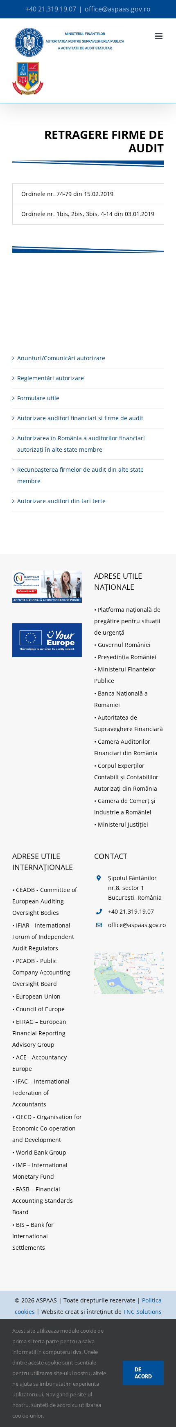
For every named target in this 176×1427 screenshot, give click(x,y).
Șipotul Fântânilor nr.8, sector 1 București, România (135, 887)
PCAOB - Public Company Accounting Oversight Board (41, 972)
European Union (38, 996)
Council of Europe (40, 1009)
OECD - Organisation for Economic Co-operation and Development (47, 1128)
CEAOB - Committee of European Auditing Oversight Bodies (44, 901)
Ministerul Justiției (123, 824)
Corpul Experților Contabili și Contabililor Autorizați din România (126, 777)
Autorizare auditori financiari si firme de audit (80, 418)
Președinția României (127, 657)
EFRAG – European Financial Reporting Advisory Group (39, 1033)
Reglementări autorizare (50, 378)
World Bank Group (41, 1152)
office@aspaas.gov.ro (118, 8)
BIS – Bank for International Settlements (33, 1236)
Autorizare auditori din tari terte (61, 501)
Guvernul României (124, 645)
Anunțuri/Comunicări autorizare (61, 358)
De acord (143, 1373)
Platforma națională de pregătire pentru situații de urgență (127, 621)
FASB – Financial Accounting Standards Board (42, 1200)
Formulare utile (38, 398)
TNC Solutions (142, 1312)
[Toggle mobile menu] (159, 36)
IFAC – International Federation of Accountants (41, 1092)
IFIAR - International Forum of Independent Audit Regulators (43, 936)
